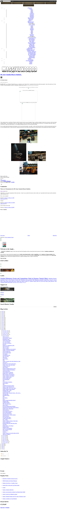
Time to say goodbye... (7, 434)
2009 (3, 444)
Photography (32, 15)
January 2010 (5, 442)
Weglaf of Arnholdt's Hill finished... (9, 369)
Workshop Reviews (30, 50)
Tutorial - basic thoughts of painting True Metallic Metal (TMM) (14, 492)
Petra (32, 33)
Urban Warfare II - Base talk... (8, 372)
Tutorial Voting (36, 281)
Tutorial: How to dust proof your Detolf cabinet (11, 485)
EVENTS (29, 58)
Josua (32, 30)
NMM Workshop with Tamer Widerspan (10, 480)
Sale (33, 280)
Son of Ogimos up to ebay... (8, 411)
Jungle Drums (5, 281)
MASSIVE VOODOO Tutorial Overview (10, 478)
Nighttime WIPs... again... (7, 390)
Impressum (2, 507)
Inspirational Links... (6, 339)
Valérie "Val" (32, 44)
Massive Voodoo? (31, 21)
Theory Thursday (19, 282)
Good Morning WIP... (6, 355)
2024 (3, 312)
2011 (3, 328)
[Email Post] (1, 184)
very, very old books (6, 341)
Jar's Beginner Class (31, 52)
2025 (3, 311)
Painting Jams (30, 18)
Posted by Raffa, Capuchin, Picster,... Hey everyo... (12, 392)
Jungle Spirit (11, 281)
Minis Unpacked (31, 17)
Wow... (4, 399)
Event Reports (30, 59)
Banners (30, 63)
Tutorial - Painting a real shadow (8, 375)
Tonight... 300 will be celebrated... (9, 350)
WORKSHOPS (29, 48)
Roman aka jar (3, 198)
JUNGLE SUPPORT (29, 60)
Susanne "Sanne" (32, 43)
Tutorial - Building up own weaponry (9, 349)
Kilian (32, 31)
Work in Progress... (6, 336)
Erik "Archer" (31, 40)
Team (56, 281)
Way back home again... (7, 417)
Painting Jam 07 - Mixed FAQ (8, 373)
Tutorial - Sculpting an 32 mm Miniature (10, 498)
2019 (3, 318)
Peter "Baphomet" (32, 39)
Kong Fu (52, 280)
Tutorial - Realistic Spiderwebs (8, 489)
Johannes (31, 29)
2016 (3, 322)
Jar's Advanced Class (32, 53)
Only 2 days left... (6, 356)
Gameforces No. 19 (6, 366)
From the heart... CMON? (7, 338)
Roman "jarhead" (32, 24)
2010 (3, 329)
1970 (3, 448)
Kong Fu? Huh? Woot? (7, 352)
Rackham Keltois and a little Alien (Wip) (10, 423)
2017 (3, 321)
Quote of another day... (7, 351)
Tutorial (41, 278)
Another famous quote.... (7, 418)
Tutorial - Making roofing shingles (9, 389)
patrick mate (2, 203)
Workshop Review (52, 278)
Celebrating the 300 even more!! (8, 385)
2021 (3, 316)
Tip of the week (42, 281)
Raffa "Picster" (32, 38)
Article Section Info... (6, 371)
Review (15, 281)
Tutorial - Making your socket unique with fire (11, 433)
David (32, 27)
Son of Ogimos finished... (7, 412)
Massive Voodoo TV (25, 281)
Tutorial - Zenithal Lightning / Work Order (10, 420)
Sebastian (32, 35)
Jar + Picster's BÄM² (32, 54)
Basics (32, 10)
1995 (3, 447)
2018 (3, 319)
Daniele (32, 26)
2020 (3, 317)
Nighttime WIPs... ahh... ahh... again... (9, 388)
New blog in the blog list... (7, 413)
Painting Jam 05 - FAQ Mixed (8, 425)
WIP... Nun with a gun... (7, 403)
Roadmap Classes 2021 (31, 49)
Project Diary (10, 282)
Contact (30, 62)
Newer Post (2, 235)
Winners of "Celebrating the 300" (8, 345)
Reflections (24, 282)
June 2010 (4, 436)
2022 (3, 315)
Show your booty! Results (7, 429)
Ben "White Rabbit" (31, 47)
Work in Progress (33, 278)
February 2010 (5, 441)
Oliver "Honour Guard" (32, 37)
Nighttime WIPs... (6, 401)
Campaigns (2, 282)
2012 (3, 327)
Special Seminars (32, 57)
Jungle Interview (51, 281)
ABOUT (29, 20)
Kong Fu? (4, 344)
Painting (31, 12)
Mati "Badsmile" (32, 45)
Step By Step (32, 13)
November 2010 (6, 332)
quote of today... (5, 358)
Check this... (5, 424)
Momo (32, 32)
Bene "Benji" (32, 41)
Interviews (31, 19)
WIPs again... (5, 357)
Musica (46, 281)
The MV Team (30, 22)
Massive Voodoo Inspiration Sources (9, 400)
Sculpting (32, 14)
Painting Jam (19, 281)
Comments (4, 455)
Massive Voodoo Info (16, 280)
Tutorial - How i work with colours (9, 364)
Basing (32, 11)
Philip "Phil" (32, 34)
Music (46, 278)
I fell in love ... (5, 362)
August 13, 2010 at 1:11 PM (9, 197)
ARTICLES (29, 7)
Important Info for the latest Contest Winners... (11, 407)
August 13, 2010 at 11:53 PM (9, 202)
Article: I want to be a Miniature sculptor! (10, 494)
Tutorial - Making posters (7, 377)
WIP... (4, 360)
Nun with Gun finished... (7, 343)
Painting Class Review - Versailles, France (10, 483)
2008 (3, 445)
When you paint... (6, 347)
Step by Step (8, 280)
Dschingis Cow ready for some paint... (9, 363)
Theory (32, 9)
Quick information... (6, 379)
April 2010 (5, 439)
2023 (3, 313)
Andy (32, 25)
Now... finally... (5, 419)
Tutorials (30, 8)
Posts (3, 453)
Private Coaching (32, 55)
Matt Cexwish (31, 46)
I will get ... (5, 431)
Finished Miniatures (6, 278)
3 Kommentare (3, 180)
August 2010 (5, 335)
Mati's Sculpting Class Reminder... (9, 374)
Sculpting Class (32, 56)
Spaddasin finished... (6, 402)
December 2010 (5, 330)
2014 (3, 324)
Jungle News (46, 280)
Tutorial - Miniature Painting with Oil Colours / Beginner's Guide (14, 496)
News (1, 281)
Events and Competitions (20, 278)
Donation (30, 61)
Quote (55, 280)
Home (29, 235)
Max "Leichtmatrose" (32, 42)
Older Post (55, 235)
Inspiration (32, 16)
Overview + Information (32, 51)
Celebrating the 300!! (6, 391)
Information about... (6, 395)
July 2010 (4, 435)
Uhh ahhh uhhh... (6, 394)
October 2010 (5, 333)
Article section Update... (7, 340)
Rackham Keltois (6, 427)
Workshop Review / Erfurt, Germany (9, 414)
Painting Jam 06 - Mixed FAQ (8, 408)
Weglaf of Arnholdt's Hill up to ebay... (9, 368)
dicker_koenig (2, 191)
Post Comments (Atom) (9, 237)
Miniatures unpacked (39, 280)
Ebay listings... (5, 397)
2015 (3, 323)
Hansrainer (32, 28)
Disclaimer (7, 507)
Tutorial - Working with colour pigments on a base (11, 361)
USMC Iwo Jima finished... (7, 428)
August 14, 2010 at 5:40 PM (9, 207)
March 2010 (5, 440)
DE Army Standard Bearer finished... (11, 74)
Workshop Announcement (26, 280)
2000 (3, 446)
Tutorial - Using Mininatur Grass (8, 386)
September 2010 (6, 334)
